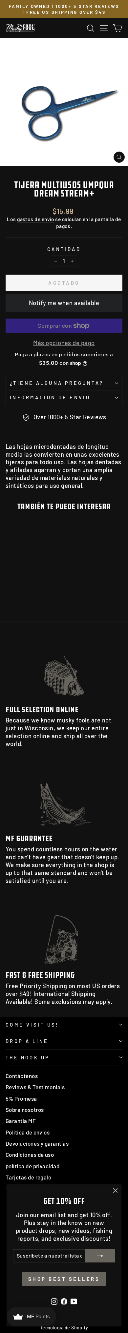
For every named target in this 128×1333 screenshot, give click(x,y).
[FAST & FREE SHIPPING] (64, 933)
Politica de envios (28, 1132)
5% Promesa (21, 1098)
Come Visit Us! (32, 1025)
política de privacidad (32, 1166)
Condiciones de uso (30, 1154)
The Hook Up (28, 1057)
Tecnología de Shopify (64, 1327)
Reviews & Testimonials (35, 1087)
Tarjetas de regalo (28, 1177)
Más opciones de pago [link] (64, 342)
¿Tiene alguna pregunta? (57, 383)
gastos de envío (35, 219)
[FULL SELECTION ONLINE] (64, 667)
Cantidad (64, 249)
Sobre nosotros (25, 1109)
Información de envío (50, 397)
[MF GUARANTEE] (64, 796)
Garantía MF (21, 1120)
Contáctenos (22, 1076)
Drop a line (27, 1041)
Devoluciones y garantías (37, 1143)
